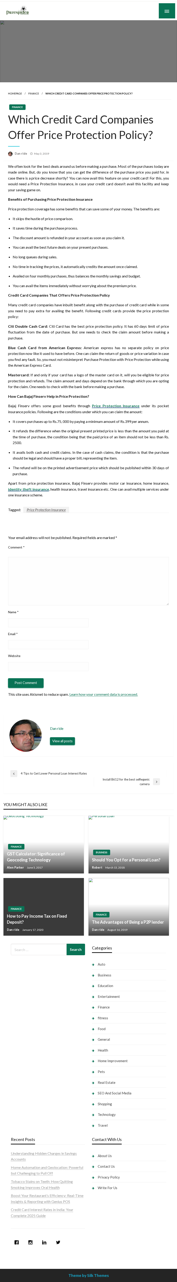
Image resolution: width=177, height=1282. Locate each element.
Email (13, 634)
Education (105, 986)
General (104, 1039)
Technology (107, 1114)
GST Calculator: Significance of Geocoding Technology (36, 856)
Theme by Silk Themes (88, 1275)
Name (13, 612)
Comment (16, 547)
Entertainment (109, 996)
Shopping (105, 1104)
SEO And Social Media (114, 1093)
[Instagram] (31, 1242)
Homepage (15, 93)
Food (102, 1029)
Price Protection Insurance (46, 509)
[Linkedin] (45, 1242)
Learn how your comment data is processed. (103, 694)
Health (103, 1050)
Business (101, 852)
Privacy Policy (109, 1177)
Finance (33, 93)
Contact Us (106, 1166)
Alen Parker (16, 867)
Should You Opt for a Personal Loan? (126, 859)
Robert (97, 867)
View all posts (62, 741)
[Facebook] (18, 1242)
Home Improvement (113, 1061)
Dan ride (21, 153)
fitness (103, 1018)
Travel (103, 1125)
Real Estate (106, 1082)
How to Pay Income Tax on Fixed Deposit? (37, 919)
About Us (105, 1156)
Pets (101, 1072)
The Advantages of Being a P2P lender (128, 922)
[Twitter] (59, 1242)
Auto (101, 964)
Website (14, 656)
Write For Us (107, 1188)
